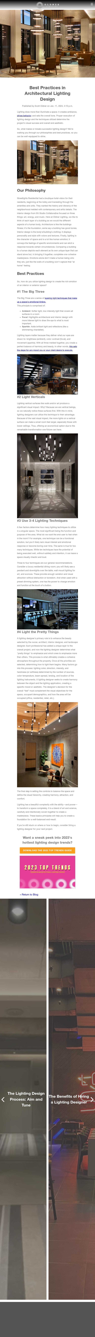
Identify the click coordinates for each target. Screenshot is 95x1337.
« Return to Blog (29, 894)
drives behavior (24, 115)
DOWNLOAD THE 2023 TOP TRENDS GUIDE (47, 850)
